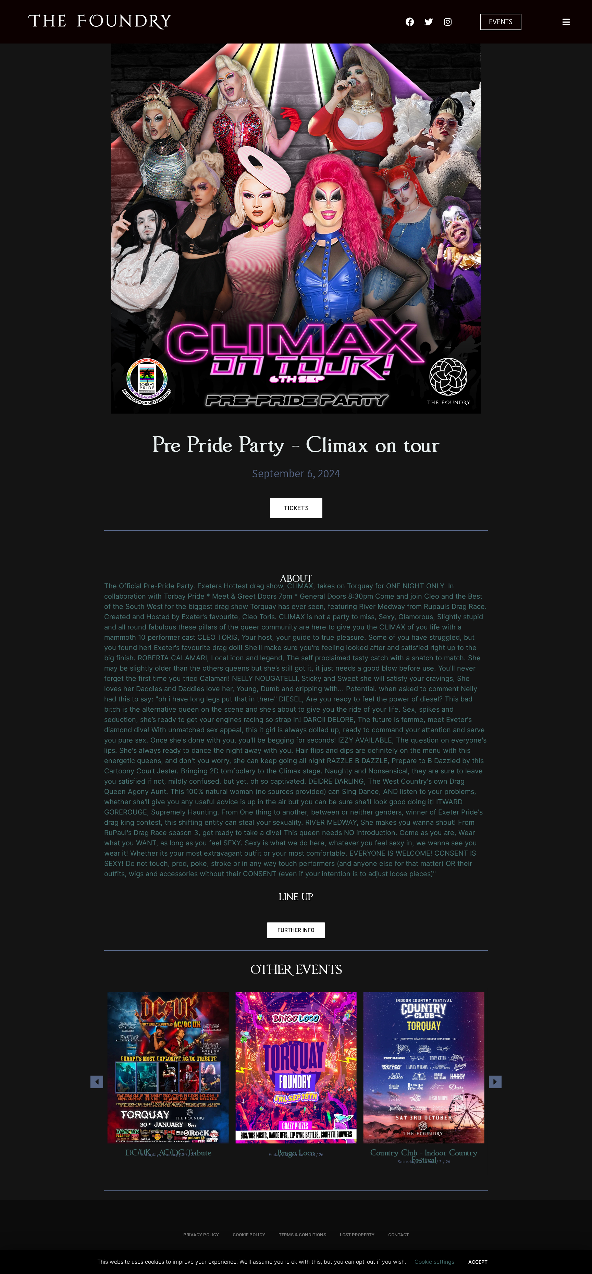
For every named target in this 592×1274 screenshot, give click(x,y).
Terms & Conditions (302, 1234)
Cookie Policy (249, 1234)
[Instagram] (447, 21)
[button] (296, 930)
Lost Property (357, 1234)
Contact (398, 1234)
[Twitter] (428, 21)
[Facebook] (410, 21)
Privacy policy (201, 1234)
